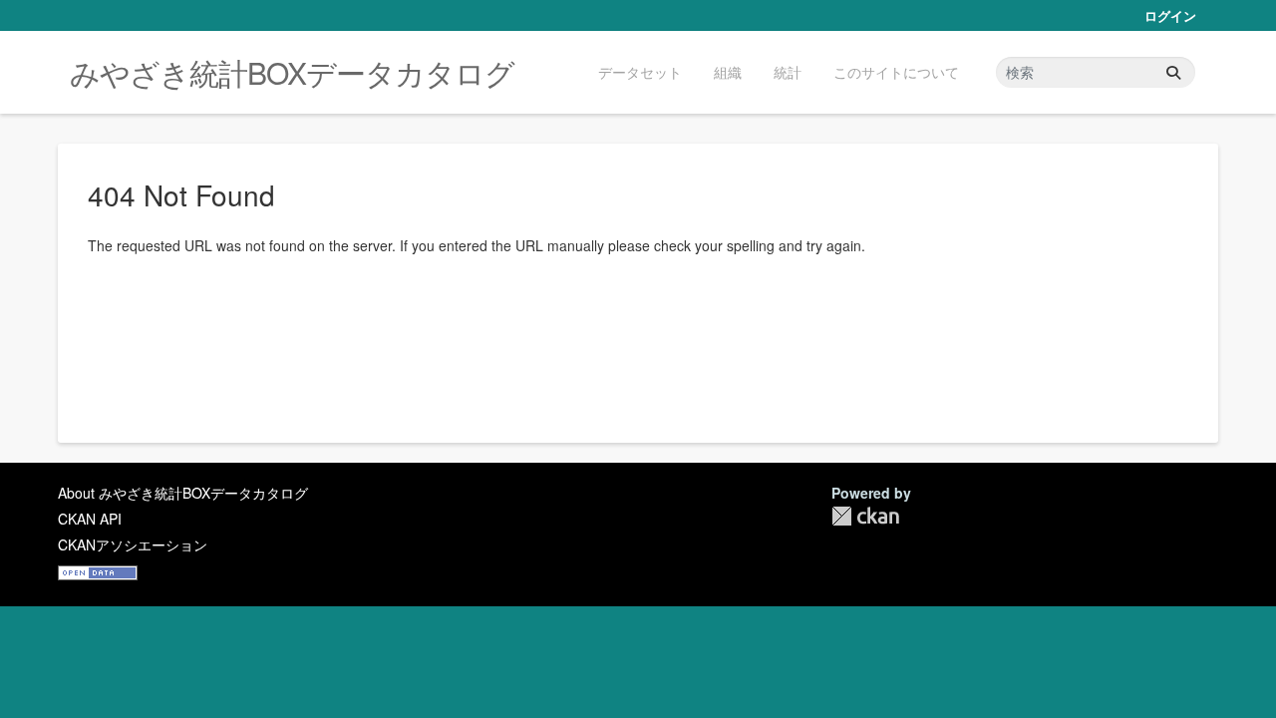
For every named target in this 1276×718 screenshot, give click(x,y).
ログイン (1170, 15)
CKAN (865, 516)
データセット (640, 72)
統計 (787, 72)
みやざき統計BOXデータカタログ (292, 72)
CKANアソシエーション (132, 544)
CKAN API (90, 519)
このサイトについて (896, 72)
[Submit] (1173, 72)
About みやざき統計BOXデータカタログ (183, 493)
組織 (728, 72)
